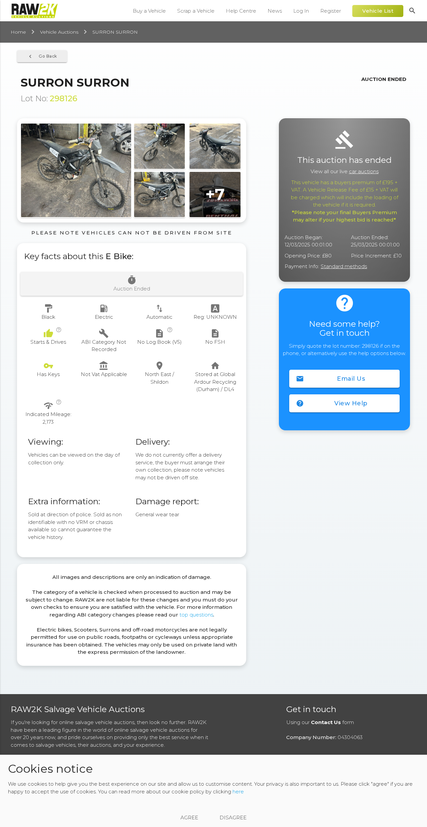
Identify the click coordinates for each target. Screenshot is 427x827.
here (238, 791)
